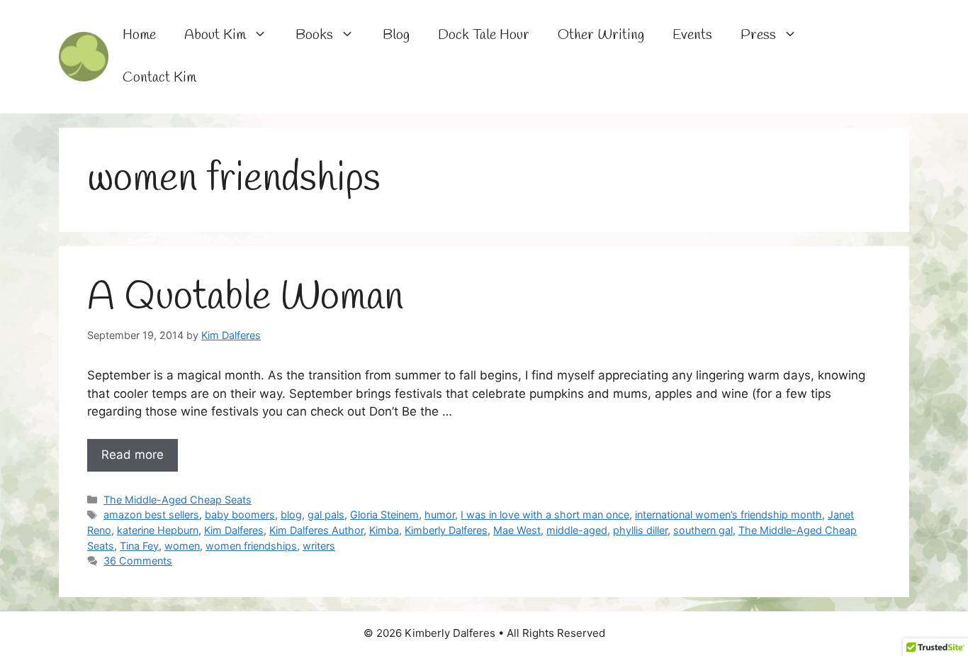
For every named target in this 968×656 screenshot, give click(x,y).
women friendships (251, 546)
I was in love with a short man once (545, 514)
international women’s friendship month (728, 514)
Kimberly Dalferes (446, 530)
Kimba (384, 530)
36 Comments (137, 561)
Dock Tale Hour (483, 35)
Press (758, 35)
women (182, 546)
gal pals (326, 514)
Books (314, 35)
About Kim (215, 35)
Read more (132, 454)
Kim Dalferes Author (316, 530)
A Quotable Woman (245, 298)
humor (439, 514)
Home (139, 35)
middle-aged (576, 530)
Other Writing (601, 35)
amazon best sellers (151, 514)
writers (319, 546)
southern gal (703, 530)
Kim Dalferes (234, 530)
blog (291, 514)
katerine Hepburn (157, 530)
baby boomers (240, 514)
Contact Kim (159, 77)
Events (692, 35)
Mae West (517, 530)
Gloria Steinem (384, 514)
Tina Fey (139, 546)
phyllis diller (640, 530)
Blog (396, 35)
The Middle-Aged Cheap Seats (177, 500)
